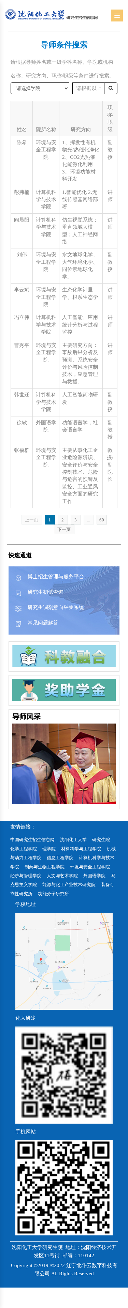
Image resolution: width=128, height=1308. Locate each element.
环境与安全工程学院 (90, 866)
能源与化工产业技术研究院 (69, 884)
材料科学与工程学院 (81, 848)
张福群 (21, 450)
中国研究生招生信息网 (32, 839)
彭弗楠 (21, 192)
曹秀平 (21, 345)
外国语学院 (94, 875)
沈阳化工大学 (73, 839)
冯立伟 (21, 317)
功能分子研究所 (53, 893)
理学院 (49, 848)
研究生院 (101, 839)
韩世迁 (21, 394)
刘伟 (22, 254)
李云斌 (21, 289)
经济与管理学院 (25, 875)
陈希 (22, 142)
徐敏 (22, 422)
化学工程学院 (23, 848)
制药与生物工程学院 (45, 866)
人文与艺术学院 (62, 875)
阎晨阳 (21, 220)
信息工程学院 (60, 857)
